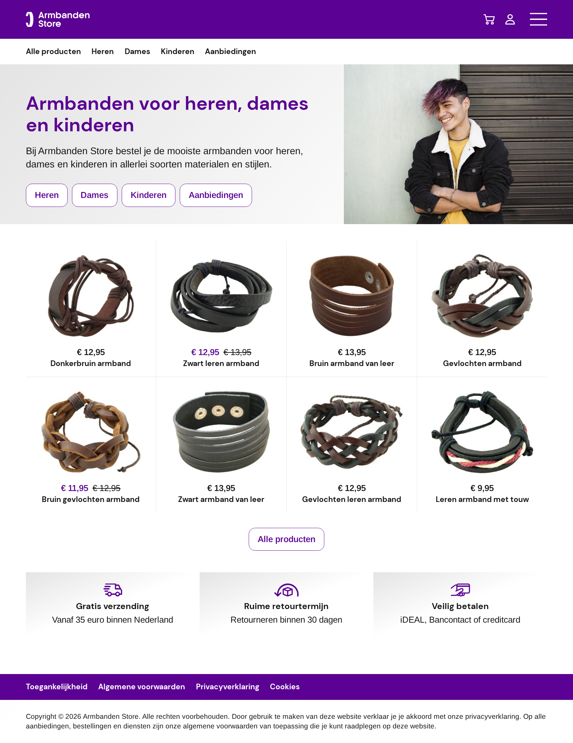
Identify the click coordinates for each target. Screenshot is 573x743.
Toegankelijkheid (57, 687)
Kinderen (177, 51)
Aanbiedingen (230, 51)
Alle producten (53, 51)
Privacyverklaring (227, 687)
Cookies (285, 687)
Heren (103, 51)
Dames (137, 51)
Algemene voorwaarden (141, 687)
